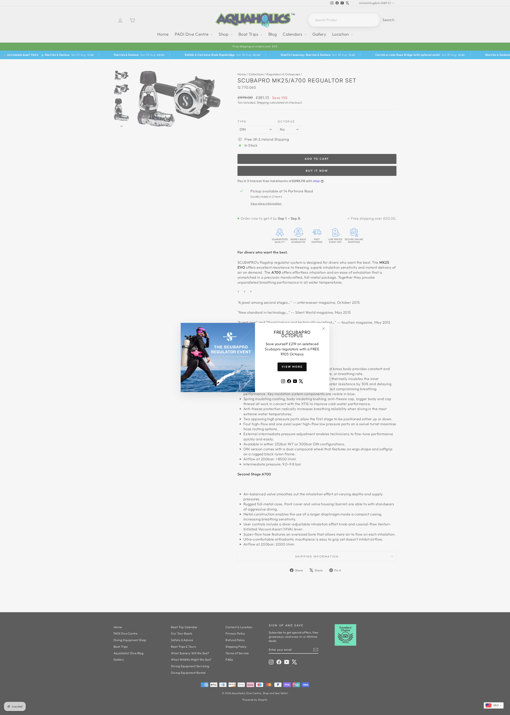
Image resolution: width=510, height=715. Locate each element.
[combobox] (494, 705)
